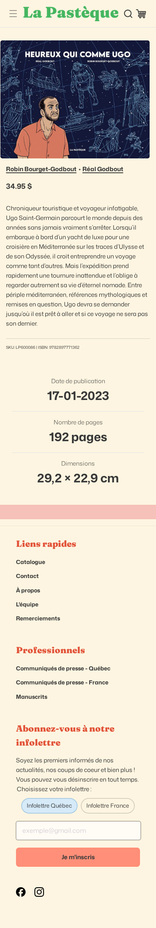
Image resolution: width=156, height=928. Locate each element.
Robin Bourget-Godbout (41, 169)
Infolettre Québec (49, 805)
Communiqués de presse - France (62, 682)
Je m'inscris (78, 857)
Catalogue (30, 562)
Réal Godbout (102, 169)
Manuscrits (31, 696)
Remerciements (38, 618)
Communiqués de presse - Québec (63, 668)
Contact (27, 576)
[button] (13, 14)
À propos (28, 590)
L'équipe (27, 604)
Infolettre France (107, 805)
